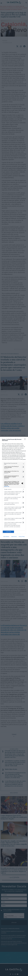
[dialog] (14, 488)
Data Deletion (6, 536)
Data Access (14, 536)
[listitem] (14, 464)
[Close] (25, 439)
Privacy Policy (22, 536)
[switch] (23, 467)
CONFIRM (8, 531)
